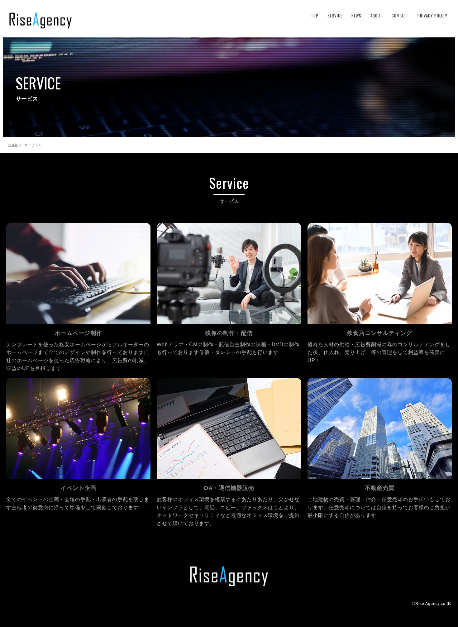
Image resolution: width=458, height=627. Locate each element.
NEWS (356, 15)
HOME (13, 145)
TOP (314, 15)
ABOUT (376, 15)
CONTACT (400, 15)
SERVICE (334, 15)
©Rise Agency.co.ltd (432, 603)
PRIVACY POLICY (432, 15)
